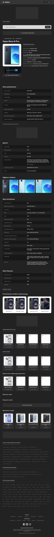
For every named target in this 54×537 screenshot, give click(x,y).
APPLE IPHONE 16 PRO (36, 461)
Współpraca (19, 520)
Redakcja (24, 520)
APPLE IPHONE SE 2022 (32, 447)
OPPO (12, 499)
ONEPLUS (7, 499)
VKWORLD (5, 506)
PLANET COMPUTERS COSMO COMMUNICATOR (11, 449)
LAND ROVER (39, 494)
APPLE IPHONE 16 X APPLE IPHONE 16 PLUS (11, 472)
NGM (34, 496)
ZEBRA (35, 506)
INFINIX (45, 492)
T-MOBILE (27, 501)
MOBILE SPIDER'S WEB (7, 38)
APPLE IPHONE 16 (25, 449)
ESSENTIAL (5, 489)
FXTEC (31, 489)
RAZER (48, 499)
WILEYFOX (19, 506)
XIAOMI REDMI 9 (12, 454)
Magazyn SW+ (13, 516)
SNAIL (16, 501)
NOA (37, 496)
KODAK (24, 494)
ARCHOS (35, 484)
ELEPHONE (42, 487)
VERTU (35, 503)
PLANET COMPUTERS (37, 499)
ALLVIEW (27, 484)
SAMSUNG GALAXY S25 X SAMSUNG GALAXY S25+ (32, 474)
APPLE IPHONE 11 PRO (7, 456)
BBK (42, 484)
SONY (23, 501)
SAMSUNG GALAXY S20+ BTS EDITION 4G (22, 461)
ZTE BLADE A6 (43, 461)
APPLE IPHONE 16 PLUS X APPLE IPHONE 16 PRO (29, 472)
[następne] (48, 186)
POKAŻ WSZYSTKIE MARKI (27, 405)
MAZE (6, 496)
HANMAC (18, 492)
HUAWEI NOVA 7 (14, 447)
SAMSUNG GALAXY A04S (16, 456)
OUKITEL (20, 499)
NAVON (30, 496)
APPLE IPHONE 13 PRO (34, 451)
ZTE (38, 506)
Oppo (13, 38)
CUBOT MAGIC (45, 454)
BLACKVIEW (47, 484)
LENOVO (49, 494)
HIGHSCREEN (23, 492)
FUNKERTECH (25, 489)
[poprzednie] (5, 186)
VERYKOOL (40, 503)
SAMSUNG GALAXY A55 (22, 447)
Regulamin (33, 520)
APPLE (31, 484)
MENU (49, 2)
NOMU (44, 496)
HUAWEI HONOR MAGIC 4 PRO (25, 459)
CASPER (14, 487)
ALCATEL (18, 484)
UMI (22, 503)
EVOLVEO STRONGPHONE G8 (8, 461)
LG (3, 496)
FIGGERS (20, 489)
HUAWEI (36, 492)
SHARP (12, 501)
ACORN (7, 484)
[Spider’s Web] (3, 2)
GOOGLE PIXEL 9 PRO (7, 463)
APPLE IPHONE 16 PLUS (17, 451)
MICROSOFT (14, 496)
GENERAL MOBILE (37, 489)
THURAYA (48, 501)
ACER (4, 484)
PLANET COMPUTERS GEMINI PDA (35, 449)
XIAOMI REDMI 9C (6, 447)
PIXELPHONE (29, 499)
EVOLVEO (10, 489)
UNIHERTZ (27, 503)
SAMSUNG (7, 501)
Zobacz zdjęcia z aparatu (12, 75)
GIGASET (48, 489)
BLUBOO (7, 487)
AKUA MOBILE (12, 484)
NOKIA (40, 496)
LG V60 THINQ (5, 454)
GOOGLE (10, 492)
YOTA (32, 506)
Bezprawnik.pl (40, 516)
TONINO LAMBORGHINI (7, 503)
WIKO (15, 506)
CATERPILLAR (19, 487)
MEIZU (10, 496)
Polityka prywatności (40, 520)
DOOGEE (33, 487)
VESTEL (45, 503)
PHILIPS (24, 499)
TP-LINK (14, 503)
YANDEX (27, 506)
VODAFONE (10, 506)
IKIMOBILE (41, 492)
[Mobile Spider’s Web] (7, 2)
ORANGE (16, 499)
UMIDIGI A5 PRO (36, 456)
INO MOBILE (5, 494)
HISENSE (29, 492)
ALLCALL (22, 484)
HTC (33, 492)
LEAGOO (44, 494)
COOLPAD (25, 487)
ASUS (39, 484)
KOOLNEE (34, 494)
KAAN (16, 494)
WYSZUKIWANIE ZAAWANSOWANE (28, 33)
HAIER (14, 492)
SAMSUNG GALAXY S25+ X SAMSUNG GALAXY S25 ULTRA (13, 476)
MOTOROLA (20, 496)
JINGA (10, 494)
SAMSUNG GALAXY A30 (44, 451)
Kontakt (28, 520)
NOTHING (48, 496)
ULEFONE (19, 503)
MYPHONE (26, 496)
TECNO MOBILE (36, 501)
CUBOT (29, 487)
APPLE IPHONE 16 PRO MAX (36, 454)
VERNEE (31, 503)
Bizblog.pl (26, 516)
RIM (3, 501)
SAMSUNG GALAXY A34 (7, 451)
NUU (4, 499)
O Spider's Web (12, 520)
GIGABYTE (43, 489)
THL (44, 501)
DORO (38, 487)
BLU (3, 487)
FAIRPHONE (15, 489)
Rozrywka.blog (33, 516)
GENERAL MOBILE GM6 (27, 456)
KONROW (29, 494)
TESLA (41, 501)
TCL (31, 501)
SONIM (19, 501)
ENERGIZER (48, 487)
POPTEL (44, 499)
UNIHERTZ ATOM (26, 451)
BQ (10, 487)
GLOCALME (5, 492)
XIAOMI (23, 506)
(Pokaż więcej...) (30, 164)
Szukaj (47, 27)
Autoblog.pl (20, 516)
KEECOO (20, 494)
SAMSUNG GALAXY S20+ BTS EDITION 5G (10, 459)
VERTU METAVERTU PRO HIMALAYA (38, 459)
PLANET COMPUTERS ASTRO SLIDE (23, 454)
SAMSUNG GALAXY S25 (44, 456)
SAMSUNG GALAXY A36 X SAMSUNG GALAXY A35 (12, 474)
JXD (13, 494)
